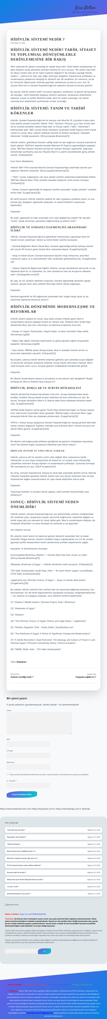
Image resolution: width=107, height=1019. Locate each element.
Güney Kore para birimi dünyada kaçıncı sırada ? (25, 879)
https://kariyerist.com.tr (43, 808)
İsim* (8, 739)
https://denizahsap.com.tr (68, 808)
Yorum (9, 710)
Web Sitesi (10, 762)
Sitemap (86, 808)
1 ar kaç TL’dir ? (13, 887)
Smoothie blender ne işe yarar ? (19, 894)
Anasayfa (10, 10)
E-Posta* (10, 751)
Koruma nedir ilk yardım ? (16, 872)
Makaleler (22, 662)
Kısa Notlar (85, 7)
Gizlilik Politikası (23, 10)
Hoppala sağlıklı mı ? (86, 677)
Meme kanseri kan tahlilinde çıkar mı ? (21, 851)
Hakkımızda (48, 10)
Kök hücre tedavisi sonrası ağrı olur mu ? (22, 858)
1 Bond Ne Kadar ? (14, 844)
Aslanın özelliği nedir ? (22, 677)
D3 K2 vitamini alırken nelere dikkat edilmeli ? (24, 865)
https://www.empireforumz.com (15, 808)
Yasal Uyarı (36, 10)
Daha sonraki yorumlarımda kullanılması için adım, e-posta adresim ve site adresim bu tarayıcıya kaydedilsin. (49, 774)
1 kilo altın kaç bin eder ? (16, 830)
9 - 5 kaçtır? (12, 781)
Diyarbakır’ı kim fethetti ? (16, 837)
